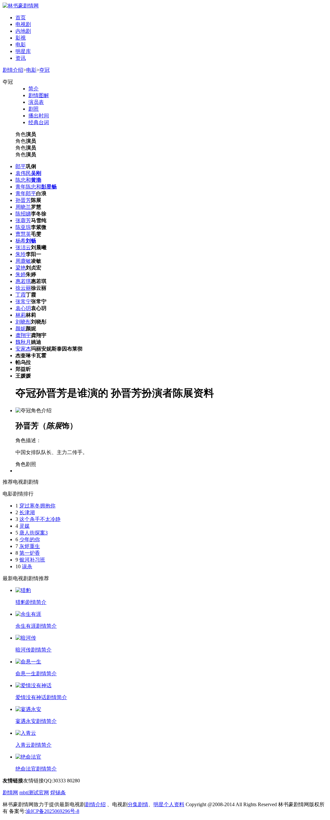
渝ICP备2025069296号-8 (52, 811)
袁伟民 (23, 173)
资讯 (20, 58)
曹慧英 (23, 234)
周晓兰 (23, 207)
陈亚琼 (23, 227)
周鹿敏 (23, 261)
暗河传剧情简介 (33, 649)
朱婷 (20, 274)
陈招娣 (23, 213)
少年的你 (29, 539)
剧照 (33, 109)
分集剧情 (138, 804)
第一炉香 (29, 553)
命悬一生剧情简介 (36, 673)
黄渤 (36, 180)
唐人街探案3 (33, 532)
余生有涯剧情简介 (36, 626)
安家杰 (23, 348)
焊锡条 (58, 792)
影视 (20, 38)
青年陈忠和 (28, 186)
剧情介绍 (13, 70)
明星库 (23, 51)
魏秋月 (23, 342)
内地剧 (23, 31)
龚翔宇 (23, 335)
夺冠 (44, 70)
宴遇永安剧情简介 (36, 721)
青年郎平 (25, 193)
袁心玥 (23, 308)
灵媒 (24, 526)
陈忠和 (23, 180)
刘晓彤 (23, 321)
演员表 (36, 102)
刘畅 (31, 240)
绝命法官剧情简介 (36, 768)
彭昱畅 (49, 186)
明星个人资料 (168, 804)
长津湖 (27, 512)
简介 (33, 88)
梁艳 (20, 267)
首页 (20, 17)
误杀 (27, 566)
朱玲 (20, 254)
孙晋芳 (23, 200)
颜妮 (20, 328)
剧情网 (10, 792)
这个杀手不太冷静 (40, 519)
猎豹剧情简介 (30, 602)
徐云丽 (23, 288)
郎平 (20, 166)
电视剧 (23, 24)
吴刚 (36, 173)
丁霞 (20, 294)
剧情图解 (38, 95)
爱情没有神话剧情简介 (41, 697)
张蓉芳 (23, 220)
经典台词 (38, 122)
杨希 (20, 240)
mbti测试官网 (34, 792)
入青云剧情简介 (33, 745)
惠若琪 (23, 281)
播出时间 (38, 115)
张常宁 (23, 301)
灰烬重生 (29, 546)
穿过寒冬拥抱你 (37, 505)
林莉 (20, 315)
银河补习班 (32, 559)
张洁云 (23, 247)
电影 (20, 44)
